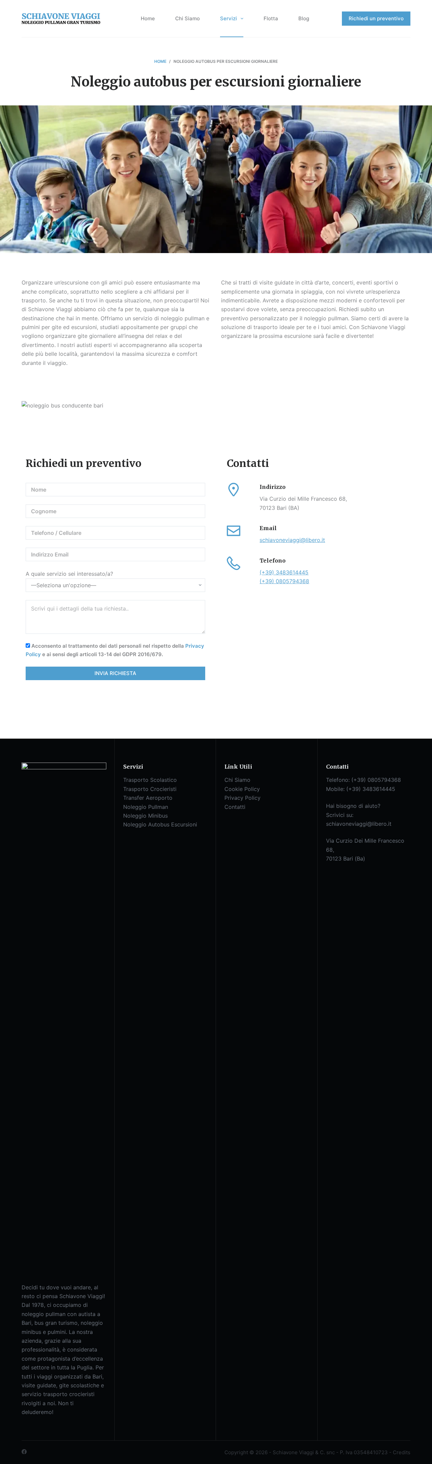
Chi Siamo (187, 18)
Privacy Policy (242, 797)
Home (148, 18)
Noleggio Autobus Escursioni (160, 824)
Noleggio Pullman (145, 806)
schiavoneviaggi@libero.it (292, 540)
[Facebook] (24, 1451)
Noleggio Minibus (145, 815)
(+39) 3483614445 (284, 572)
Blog (303, 18)
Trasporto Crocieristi (150, 789)
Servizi (228, 18)
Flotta (271, 18)
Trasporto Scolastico (150, 779)
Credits (401, 1452)
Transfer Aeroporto (147, 797)
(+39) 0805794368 (284, 581)
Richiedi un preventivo (376, 18)
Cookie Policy (242, 789)
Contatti (234, 806)
